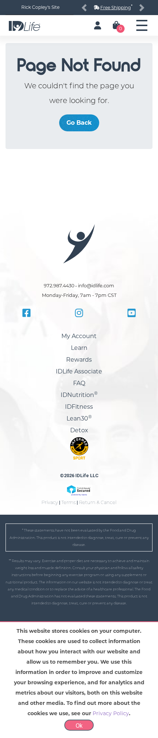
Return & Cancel (97, 502)
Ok (79, 725)
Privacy (50, 502)
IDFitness (79, 406)
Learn (79, 347)
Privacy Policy (111, 713)
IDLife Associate (79, 371)
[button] (84, 7)
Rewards (79, 359)
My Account (79, 336)
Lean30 (79, 418)
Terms (68, 502)
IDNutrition (79, 394)
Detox (79, 430)
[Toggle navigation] (142, 25)
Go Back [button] (79, 122)
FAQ (79, 383)
